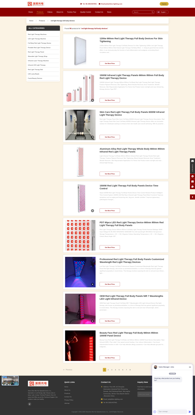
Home (30, 12)
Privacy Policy (68, 400)
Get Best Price (110, 63)
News (109, 12)
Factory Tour (71, 12)
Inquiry (164, 4)
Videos (49, 12)
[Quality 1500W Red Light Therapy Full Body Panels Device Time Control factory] (80, 198)
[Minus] (190, 367)
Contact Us (99, 12)
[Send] (190, 412)
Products (40, 12)
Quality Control (85, 12)
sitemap (66, 403)
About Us (59, 12)
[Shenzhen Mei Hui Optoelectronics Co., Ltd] (35, 3)
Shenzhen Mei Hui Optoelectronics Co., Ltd (98, 412)
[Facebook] (29, 404)
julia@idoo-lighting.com (113, 4)
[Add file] (154, 412)
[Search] (153, 12)
